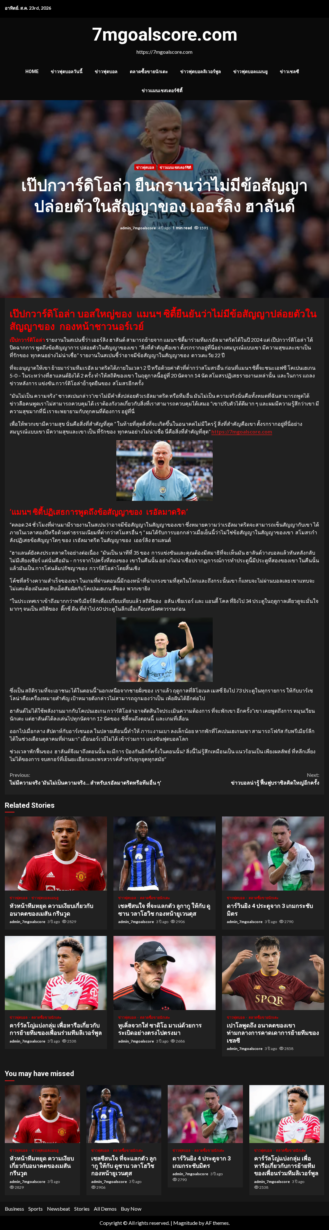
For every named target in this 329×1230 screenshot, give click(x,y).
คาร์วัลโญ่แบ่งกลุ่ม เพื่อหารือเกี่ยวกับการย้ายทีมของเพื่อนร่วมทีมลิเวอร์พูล (56, 973)
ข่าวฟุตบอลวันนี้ (67, 71)
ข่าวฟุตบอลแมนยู (250, 71)
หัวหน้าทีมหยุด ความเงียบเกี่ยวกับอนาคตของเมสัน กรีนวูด (56, 853)
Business (14, 1209)
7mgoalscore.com (164, 34)
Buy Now (131, 1209)
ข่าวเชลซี (289, 71)
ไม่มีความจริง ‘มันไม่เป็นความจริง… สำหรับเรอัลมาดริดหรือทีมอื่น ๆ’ (85, 779)
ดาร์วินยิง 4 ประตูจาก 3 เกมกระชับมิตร (273, 853)
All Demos (105, 1209)
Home (32, 71)
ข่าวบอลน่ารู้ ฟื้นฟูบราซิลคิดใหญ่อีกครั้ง (275, 779)
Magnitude (185, 1223)
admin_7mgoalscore (138, 227)
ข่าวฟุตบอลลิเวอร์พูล (200, 71)
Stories (82, 1209)
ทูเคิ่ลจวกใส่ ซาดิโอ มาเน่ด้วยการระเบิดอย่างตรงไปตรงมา (164, 973)
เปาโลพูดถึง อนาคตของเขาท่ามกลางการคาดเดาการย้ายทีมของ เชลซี (273, 973)
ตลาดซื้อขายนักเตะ (149, 71)
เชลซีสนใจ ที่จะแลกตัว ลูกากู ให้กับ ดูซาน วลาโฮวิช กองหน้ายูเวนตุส (164, 853)
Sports (35, 1209)
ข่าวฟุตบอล (106, 71)
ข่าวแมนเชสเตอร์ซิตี (175, 167)
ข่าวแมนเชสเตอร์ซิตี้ (162, 90)
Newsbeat (58, 1209)
